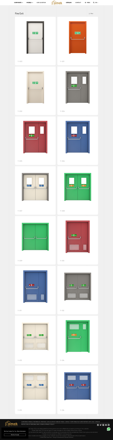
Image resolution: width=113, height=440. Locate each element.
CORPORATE (17, 2)
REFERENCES (36, 421)
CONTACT (78, 2)
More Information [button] (21, 431)
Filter (91, 13)
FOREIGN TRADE (59, 421)
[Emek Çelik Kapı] (56, 2)
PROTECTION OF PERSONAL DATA (30, 424)
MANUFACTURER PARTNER (81, 421)
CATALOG (69, 2)
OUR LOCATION (41, 2)
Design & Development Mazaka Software (63, 437)
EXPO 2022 (91, 421)
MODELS (29, 2)
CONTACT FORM (69, 421)
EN (96, 2)
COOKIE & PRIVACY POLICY (47, 424)
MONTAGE (43, 421)
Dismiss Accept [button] (15, 434)
